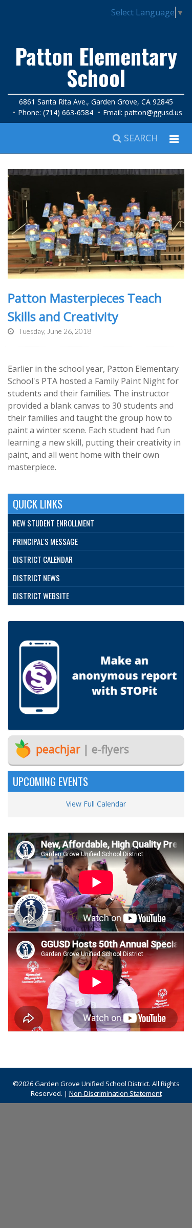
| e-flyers (82, 749)
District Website (41, 595)
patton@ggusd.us (153, 112)
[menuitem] (96, 523)
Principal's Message (45, 541)
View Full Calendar (96, 804)
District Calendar (43, 559)
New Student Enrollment (53, 522)
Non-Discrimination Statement (115, 1093)
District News (36, 577)
